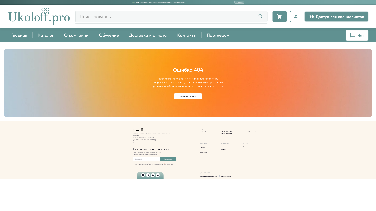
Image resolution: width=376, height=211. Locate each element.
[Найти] (260, 16)
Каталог (46, 35)
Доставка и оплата (148, 35)
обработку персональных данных (168, 163)
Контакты (186, 35)
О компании (76, 35)
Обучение (109, 35)
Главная (19, 35)
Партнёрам (218, 35)
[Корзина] (280, 16)
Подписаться (168, 159)
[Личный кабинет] (295, 16)
